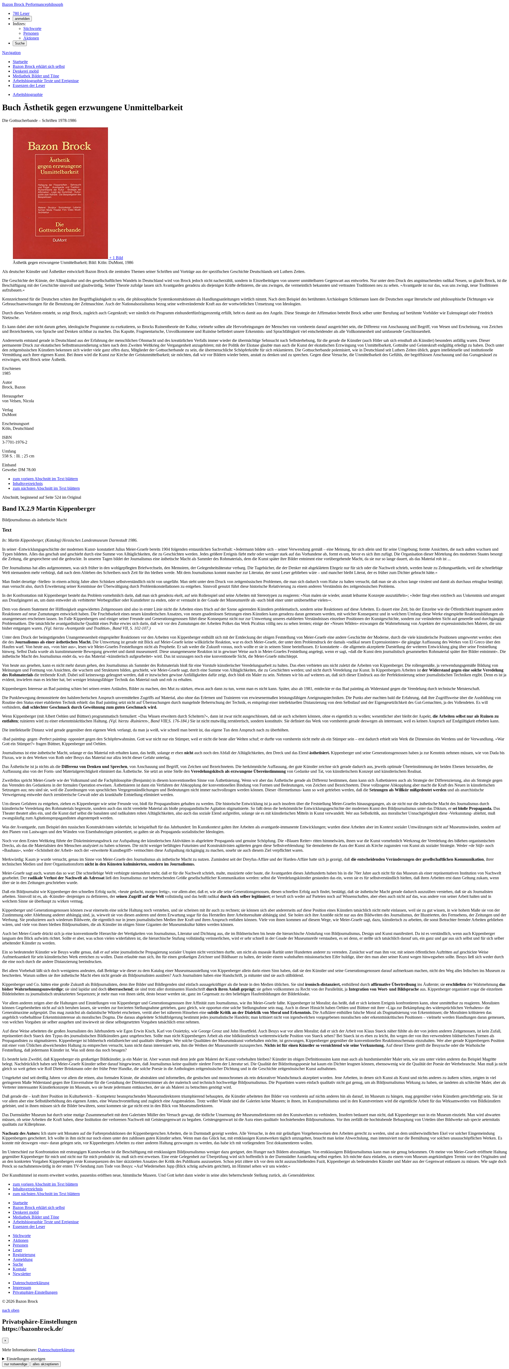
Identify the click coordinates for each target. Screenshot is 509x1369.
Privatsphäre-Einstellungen (35, 1292)
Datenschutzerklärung (31, 1282)
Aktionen (31, 38)
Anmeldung (23, 1259)
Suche (20, 43)
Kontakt (19, 1269)
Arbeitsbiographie (28, 94)
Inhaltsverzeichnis (28, 483)
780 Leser (21, 13)
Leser (17, 1250)
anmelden (22, 19)
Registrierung (24, 1254)
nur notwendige (15, 1364)
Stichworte (32, 28)
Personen (31, 33)
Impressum (22, 1287)
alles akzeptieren (46, 1364)
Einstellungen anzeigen (26, 1359)
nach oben (10, 1310)
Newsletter (22, 1273)
